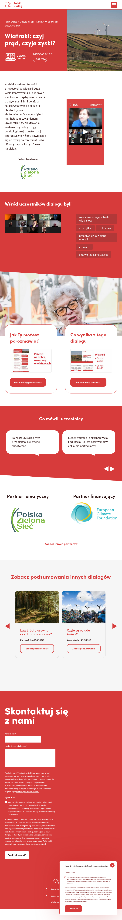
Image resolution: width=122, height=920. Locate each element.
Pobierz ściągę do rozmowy (28, 382)
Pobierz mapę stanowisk (88, 382)
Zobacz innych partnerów (61, 544)
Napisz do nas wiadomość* (16, 746)
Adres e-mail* (10, 734)
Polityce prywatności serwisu (27, 791)
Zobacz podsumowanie (37, 648)
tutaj (44, 844)
